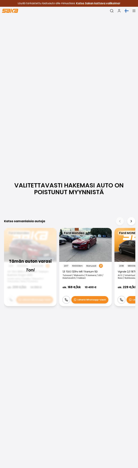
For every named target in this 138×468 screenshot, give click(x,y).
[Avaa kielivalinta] (127, 11)
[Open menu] (134, 11)
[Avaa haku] (112, 11)
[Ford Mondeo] (30, 267)
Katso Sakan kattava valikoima (97, 3)
